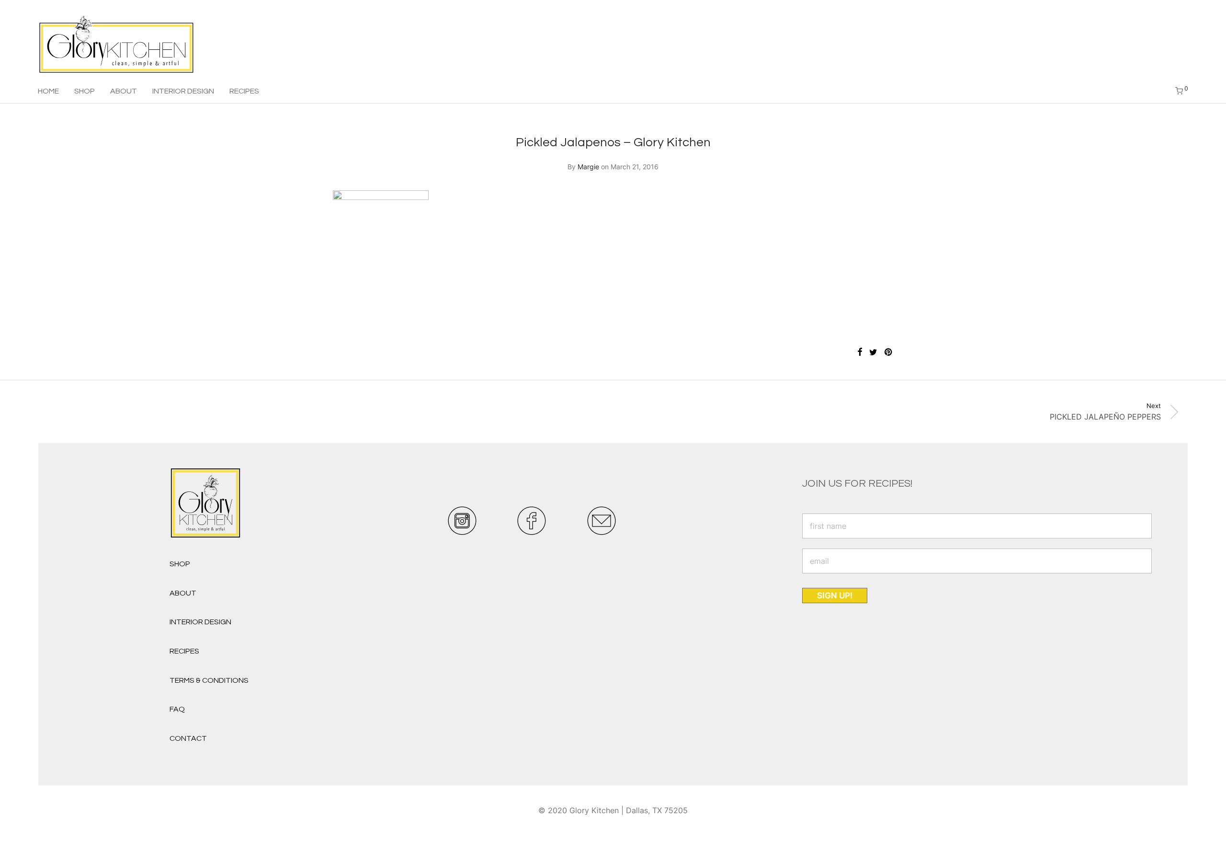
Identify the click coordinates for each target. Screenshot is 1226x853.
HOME (48, 91)
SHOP (84, 91)
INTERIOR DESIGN (183, 91)
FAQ (177, 709)
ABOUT (123, 91)
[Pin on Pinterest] (889, 352)
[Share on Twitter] (873, 352)
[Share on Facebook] (859, 352)
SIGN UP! (834, 595)
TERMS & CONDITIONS (209, 680)
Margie (588, 167)
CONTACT (188, 738)
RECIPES (244, 91)
